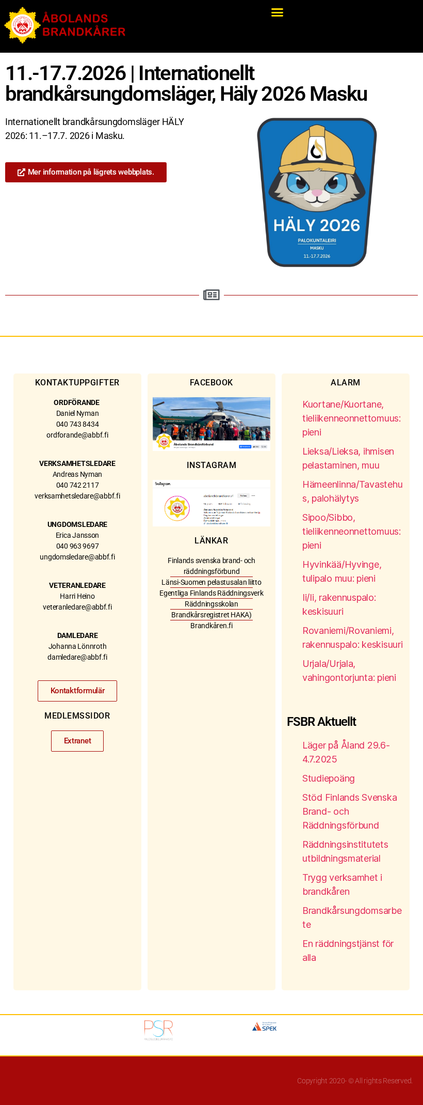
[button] (277, 12)
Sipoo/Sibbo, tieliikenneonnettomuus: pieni (351, 531)
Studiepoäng (328, 778)
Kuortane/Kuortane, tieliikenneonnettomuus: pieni (351, 418)
